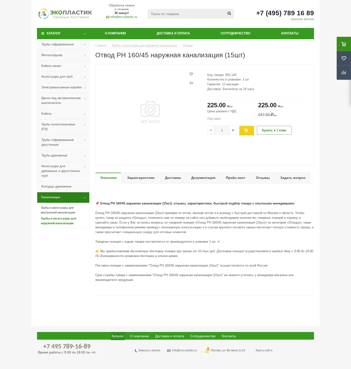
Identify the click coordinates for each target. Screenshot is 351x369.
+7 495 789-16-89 (66, 346)
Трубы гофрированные (57, 44)
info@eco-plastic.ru (124, 17)
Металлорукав (51, 55)
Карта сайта (264, 350)
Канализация (50, 197)
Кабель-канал (51, 66)
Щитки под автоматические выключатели (61, 100)
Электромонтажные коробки (61, 87)
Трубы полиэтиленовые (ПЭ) (58, 127)
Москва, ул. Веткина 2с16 (228, 350)
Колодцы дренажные (56, 186)
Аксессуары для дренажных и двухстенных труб (60, 170)
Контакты (289, 33)
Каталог (54, 33)
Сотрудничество (235, 33)
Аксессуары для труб (57, 76)
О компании (115, 33)
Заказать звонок (149, 350)
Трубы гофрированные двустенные (57, 142)
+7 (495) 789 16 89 (285, 13)
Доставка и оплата (173, 33)
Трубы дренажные (54, 155)
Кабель (46, 113)
